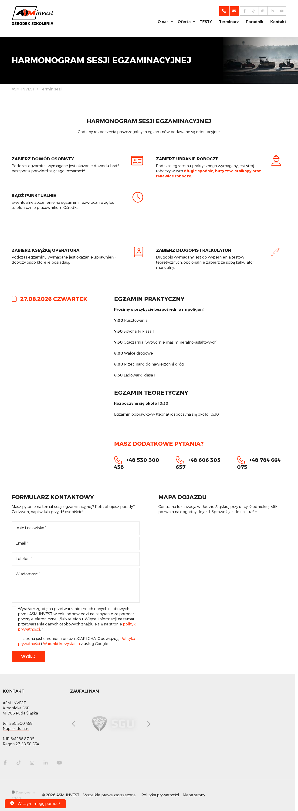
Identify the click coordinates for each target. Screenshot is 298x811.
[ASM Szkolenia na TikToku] (253, 11)
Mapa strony (194, 795)
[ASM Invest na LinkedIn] (45, 763)
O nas (163, 22)
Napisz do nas (16, 728)
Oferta (184, 22)
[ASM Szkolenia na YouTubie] (281, 11)
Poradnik (254, 22)
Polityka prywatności (160, 795)
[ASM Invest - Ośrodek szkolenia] (33, 15)
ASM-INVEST (23, 89)
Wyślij (28, 656)
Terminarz (229, 22)
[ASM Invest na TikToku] (18, 763)
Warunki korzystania (61, 644)
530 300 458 (21, 723)
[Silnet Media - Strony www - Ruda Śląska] (25, 795)
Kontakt (278, 22)
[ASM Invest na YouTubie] (59, 763)
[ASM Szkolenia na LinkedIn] (272, 11)
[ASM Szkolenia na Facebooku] (244, 11)
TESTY (206, 22)
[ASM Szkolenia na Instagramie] (263, 11)
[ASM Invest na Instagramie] (32, 763)
